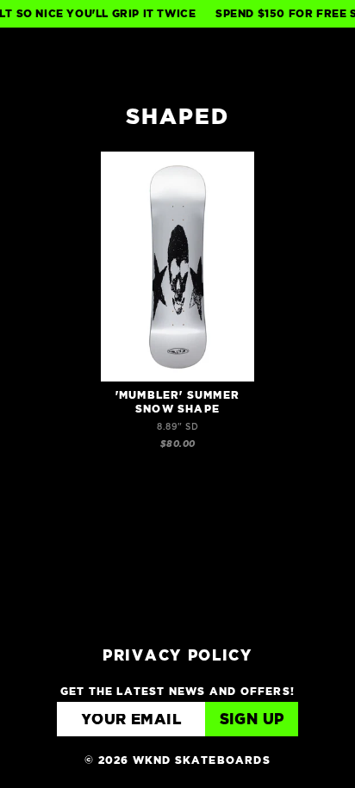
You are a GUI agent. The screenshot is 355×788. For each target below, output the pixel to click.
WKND (178, 57)
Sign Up (252, 720)
